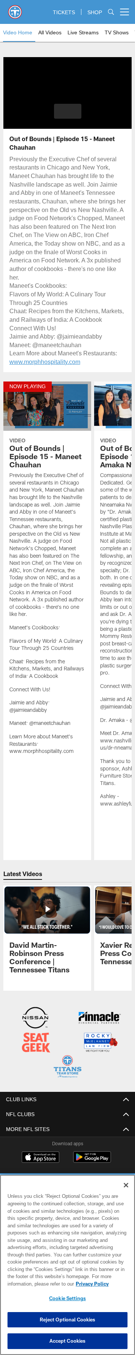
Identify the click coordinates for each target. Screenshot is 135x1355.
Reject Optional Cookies (68, 1320)
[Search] (111, 12)
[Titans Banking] (99, 1018)
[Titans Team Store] (67, 1067)
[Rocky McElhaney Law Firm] (100, 1043)
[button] (67, 111)
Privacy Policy (32, 1284)
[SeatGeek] (36, 1043)
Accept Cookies (68, 1341)
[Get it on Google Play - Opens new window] (92, 1159)
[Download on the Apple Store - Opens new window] (40, 1156)
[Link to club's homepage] (15, 9)
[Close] (126, 1185)
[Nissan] (35, 1018)
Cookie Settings (67, 1298)
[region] (67, 1265)
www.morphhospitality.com (45, 361)
